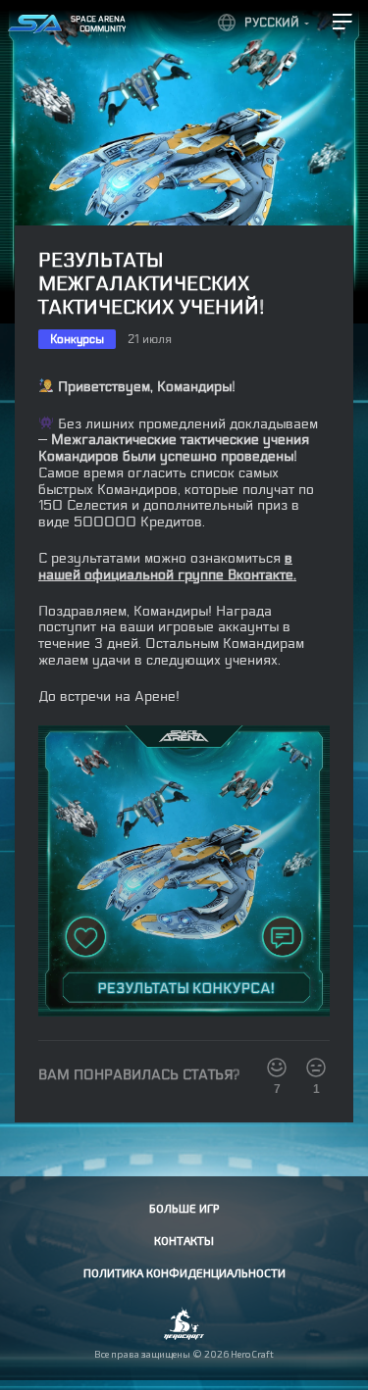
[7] (277, 1067)
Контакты (184, 1240)
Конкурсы (77, 339)
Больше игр (184, 1208)
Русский (271, 22)
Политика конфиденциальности (184, 1272)
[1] (316, 1067)
